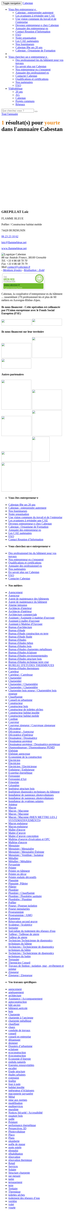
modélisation (15, 1103)
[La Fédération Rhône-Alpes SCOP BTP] (47, 435)
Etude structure (16, 1071)
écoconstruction (17, 1055)
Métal (11, 1096)
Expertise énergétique (20, 772)
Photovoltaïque (16, 1131)
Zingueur (13, 972)
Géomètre (13, 785)
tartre (11, 1179)
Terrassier (13, 959)
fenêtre (12, 1080)
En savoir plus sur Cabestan (30, 66)
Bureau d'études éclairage (22, 652)
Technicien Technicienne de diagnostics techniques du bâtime (30, 942)
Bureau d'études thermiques (23, 668)
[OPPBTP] (16, 460)
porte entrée (14, 1147)
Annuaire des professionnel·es (32, 72)
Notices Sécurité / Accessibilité (25, 1112)
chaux (11, 1027)
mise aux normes (17, 1099)
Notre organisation (25, 37)
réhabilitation (15, 1153)
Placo (11, 1134)
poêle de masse (16, 1144)
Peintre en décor (17, 874)
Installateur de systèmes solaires (25, 801)
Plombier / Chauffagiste (21, 893)
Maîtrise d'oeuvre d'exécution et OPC (29, 839)
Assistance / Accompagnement (25, 998)
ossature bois (15, 1115)
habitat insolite (16, 1087)
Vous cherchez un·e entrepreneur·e (28, 56)
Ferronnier (14, 775)
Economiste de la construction (25, 756)
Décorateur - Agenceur (21, 731)
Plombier (13, 889)
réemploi (13, 1150)
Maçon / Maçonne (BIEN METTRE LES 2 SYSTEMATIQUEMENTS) (32, 819)
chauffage (13, 1023)
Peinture (13, 1122)
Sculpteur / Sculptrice (20, 924)
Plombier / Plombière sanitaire (25, 896)
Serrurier (13, 927)
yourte (11, 1207)
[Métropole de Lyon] (16, 367)
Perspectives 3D (17, 1128)
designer (13, 1042)
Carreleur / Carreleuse (20, 674)
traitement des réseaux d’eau (24, 1198)
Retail (11, 1163)
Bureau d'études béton (20, 643)
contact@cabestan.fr (18, 266)
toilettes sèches (16, 1194)
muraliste (13, 1109)
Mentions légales (12, 270)
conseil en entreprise (19, 1036)
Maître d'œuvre (16, 829)
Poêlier (12, 902)
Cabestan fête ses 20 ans (28, 47)
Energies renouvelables (21, 1065)
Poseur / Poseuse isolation (22, 905)
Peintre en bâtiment (19, 870)
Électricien (14, 763)
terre (10, 1185)
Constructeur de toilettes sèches (25, 709)
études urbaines (17, 1074)
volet (11, 1204)
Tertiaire (13, 1188)
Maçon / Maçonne (18, 810)
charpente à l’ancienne (20, 1017)
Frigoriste (13, 782)
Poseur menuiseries (19, 908)
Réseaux (20, 104)
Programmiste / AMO (20, 915)
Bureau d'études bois (20, 646)
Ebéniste (13, 750)
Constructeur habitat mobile (23, 715)
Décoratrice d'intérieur (20, 734)
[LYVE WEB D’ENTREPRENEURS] (47, 356)
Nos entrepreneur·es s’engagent (33, 69)
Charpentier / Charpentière (23, 684)
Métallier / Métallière (20, 861)
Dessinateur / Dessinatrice (22, 737)
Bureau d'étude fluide (20, 636)
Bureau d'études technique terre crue (28, 661)
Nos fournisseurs (24, 44)
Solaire (12, 1169)
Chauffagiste (15, 696)
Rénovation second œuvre (22, 921)
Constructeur (15, 703)
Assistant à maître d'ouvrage (24, 620)
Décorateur (14, 728)
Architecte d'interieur (20, 608)
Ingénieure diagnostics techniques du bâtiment (33, 791)
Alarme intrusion (17, 605)
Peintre (12, 867)
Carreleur (13, 671)
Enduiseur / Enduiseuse (21, 769)
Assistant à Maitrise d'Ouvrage (25, 624)
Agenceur (13, 595)
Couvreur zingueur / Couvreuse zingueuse (31, 725)
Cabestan (28, 3)
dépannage (14, 1039)
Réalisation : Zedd (34, 270)
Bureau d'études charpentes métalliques (30, 649)
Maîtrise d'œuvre (17, 842)
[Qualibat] (41, 460)
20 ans (19, 91)
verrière (12, 1201)
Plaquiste (13, 880)
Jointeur (12, 804)
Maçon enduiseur (18, 823)
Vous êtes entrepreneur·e (22, 9)
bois (10, 1011)
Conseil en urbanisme (20, 699)
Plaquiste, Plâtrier (18, 883)
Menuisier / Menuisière (21, 848)
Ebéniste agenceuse (19, 753)
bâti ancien (14, 1004)
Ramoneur (14, 918)
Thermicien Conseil (19, 962)
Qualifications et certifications (31, 79)
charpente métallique (19, 1020)
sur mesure (14, 1175)
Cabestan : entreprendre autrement (34, 12)
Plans (11, 1137)
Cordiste (13, 718)
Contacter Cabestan (26, 75)
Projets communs (24, 101)
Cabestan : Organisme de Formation (35, 50)
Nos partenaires (24, 82)
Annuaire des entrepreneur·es (31, 28)
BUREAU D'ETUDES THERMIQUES (31, 665)
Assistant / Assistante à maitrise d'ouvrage (31, 617)
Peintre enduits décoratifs (22, 877)
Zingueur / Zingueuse (20, 975)
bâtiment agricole (17, 1008)
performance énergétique (22, 1125)
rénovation (14, 1156)
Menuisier (14, 845)
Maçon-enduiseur (18, 826)
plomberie (14, 1141)
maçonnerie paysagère (20, 1093)
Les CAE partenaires (27, 41)
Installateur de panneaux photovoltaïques (31, 794)
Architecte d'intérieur (20, 611)
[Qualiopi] (16, 490)
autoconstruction (17, 1001)
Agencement (15, 592)
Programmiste (16, 911)
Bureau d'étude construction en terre (28, 633)
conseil (12, 1033)
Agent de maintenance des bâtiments (28, 598)
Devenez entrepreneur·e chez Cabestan (37, 25)
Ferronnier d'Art (17, 779)
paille (11, 1118)
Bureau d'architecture (20, 627)
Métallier (13, 858)
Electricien (14, 760)
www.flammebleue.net (14, 248)
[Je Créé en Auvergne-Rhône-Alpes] (16, 408)
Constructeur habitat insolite (23, 712)
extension (13, 1077)
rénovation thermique (20, 1160)
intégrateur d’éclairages (21, 1090)
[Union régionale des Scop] (16, 435)
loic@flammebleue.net (13, 242)
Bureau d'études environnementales (28, 655)
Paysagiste (14, 864)
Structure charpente (19, 1172)
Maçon (12, 807)
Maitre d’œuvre (17, 832)
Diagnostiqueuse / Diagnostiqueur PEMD (31, 747)
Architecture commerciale (22, 614)
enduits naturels (17, 1061)
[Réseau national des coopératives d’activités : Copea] (47, 408)
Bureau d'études (17, 639)
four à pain (14, 1084)
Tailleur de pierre (17, 937)
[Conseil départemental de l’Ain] (16, 356)
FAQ (18, 34)
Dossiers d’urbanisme (20, 1046)
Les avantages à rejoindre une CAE (35, 15)
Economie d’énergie (19, 1058)
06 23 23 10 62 (9, 236)
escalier (12, 1068)
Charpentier (14, 677)
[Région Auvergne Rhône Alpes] (47, 324)
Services (13, 1166)
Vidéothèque (15, 88)
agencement (15, 989)
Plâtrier (12, 886)
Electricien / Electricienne (22, 766)
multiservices (15, 1106)
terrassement (15, 1182)
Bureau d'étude (16, 630)
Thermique (14, 1191)
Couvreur (13, 722)
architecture (14, 995)
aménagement (16, 992)
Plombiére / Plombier (20, 899)
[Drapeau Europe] (16, 324)
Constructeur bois (18, 706)
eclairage (13, 1049)
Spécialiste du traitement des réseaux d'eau (31, 930)
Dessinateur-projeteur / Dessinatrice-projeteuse (34, 744)
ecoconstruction (17, 1052)
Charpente (14, 1014)
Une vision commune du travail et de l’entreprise (35, 517)
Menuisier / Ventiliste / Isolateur (25, 855)
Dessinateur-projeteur (20, 741)
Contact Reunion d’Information (32, 31)
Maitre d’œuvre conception (23, 836)
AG (17, 94)
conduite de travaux (19, 1030)
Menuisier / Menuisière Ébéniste (26, 851)
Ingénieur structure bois (21, 788)
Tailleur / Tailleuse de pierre (23, 934)
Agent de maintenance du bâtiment (27, 601)
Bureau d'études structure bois (25, 658)
